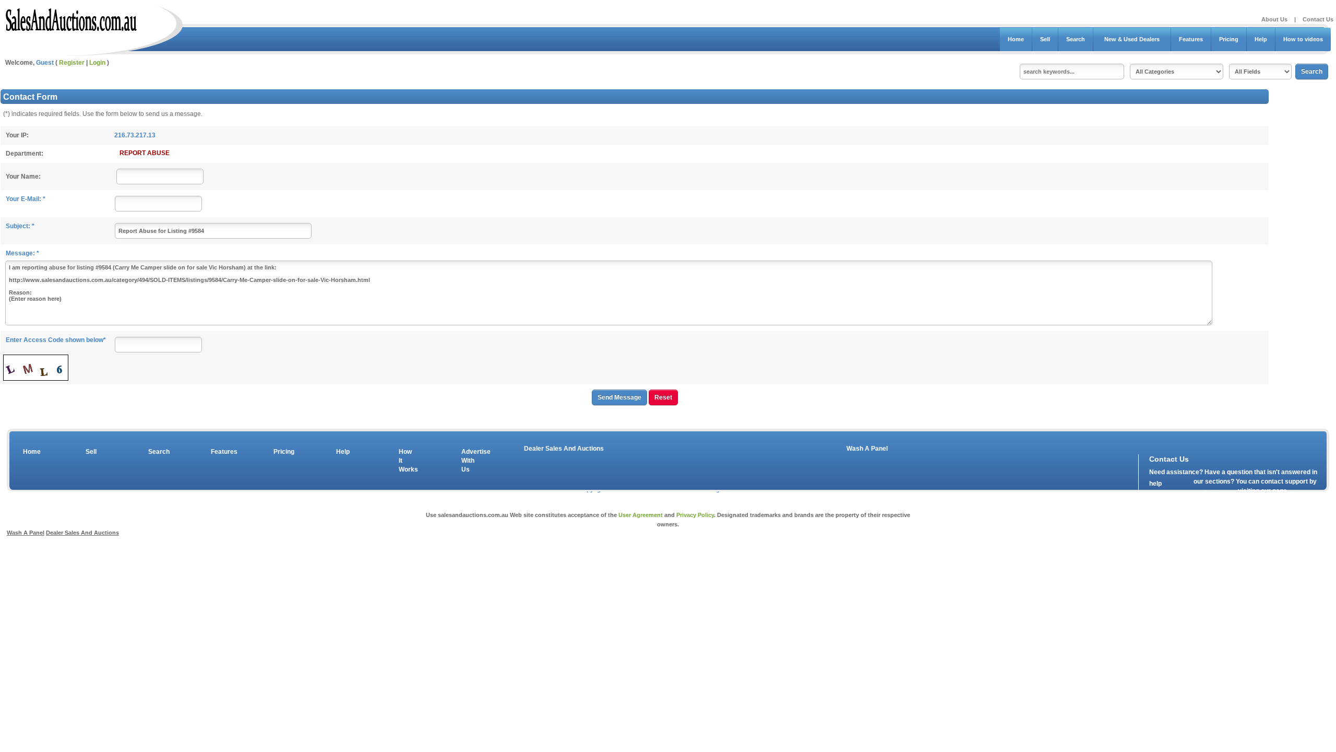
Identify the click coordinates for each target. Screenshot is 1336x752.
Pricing (1228, 39)
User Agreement (640, 515)
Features (1191, 39)
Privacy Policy (695, 515)
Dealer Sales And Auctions (564, 448)
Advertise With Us (469, 460)
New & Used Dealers (1132, 39)
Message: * (22, 253)
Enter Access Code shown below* (56, 340)
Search (1075, 39)
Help (1261, 39)
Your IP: (17, 135)
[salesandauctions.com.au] (72, 18)
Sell (1045, 39)
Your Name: (23, 176)
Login (97, 62)
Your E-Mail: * (25, 199)
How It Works (406, 460)
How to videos (1303, 39)
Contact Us (1318, 19)
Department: (24, 153)
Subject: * (20, 226)
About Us (1274, 19)
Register (72, 62)
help (1155, 483)
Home (1016, 39)
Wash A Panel (867, 448)
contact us (1209, 493)
